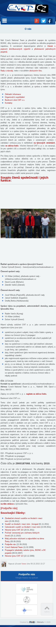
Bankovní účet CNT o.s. (15, 100)
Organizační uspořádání (15, 97)
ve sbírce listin (12, 146)
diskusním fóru (35, 71)
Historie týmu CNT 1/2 (14, 556)
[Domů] (28, 9)
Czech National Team (14, 547)
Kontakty (8, 103)
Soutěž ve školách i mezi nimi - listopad (21, 524)
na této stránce (7, 504)
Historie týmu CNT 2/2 (14, 530)
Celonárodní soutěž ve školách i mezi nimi (22, 527)
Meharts (40, 622)
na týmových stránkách (44, 143)
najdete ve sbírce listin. (36, 394)
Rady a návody (7, 71)
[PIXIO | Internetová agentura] (32, 622)
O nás (28, 29)
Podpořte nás (10, 544)
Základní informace (13, 94)
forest (24, 564)
